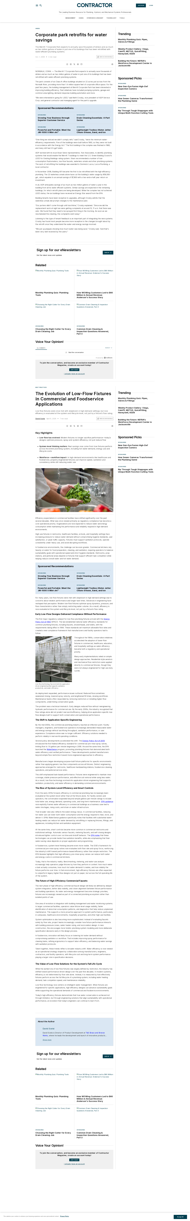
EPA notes (95, 835)
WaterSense (52, 749)
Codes (81, 18)
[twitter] (74, 64)
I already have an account (74, 374)
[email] (81, 64)
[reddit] (78, 64)
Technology (111, 18)
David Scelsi (40, 419)
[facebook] (67, 64)
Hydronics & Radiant (95, 18)
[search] (40, 5)
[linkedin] (71, 64)
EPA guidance (107, 801)
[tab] (41, 348)
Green (37, 28)
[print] (112, 64)
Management (71, 18)
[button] (36, 5)
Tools (122, 18)
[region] (74, 353)
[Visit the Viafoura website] (108, 358)
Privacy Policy (64, 1216)
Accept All (180, 1217)
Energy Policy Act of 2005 (93, 741)
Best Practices (41, 387)
